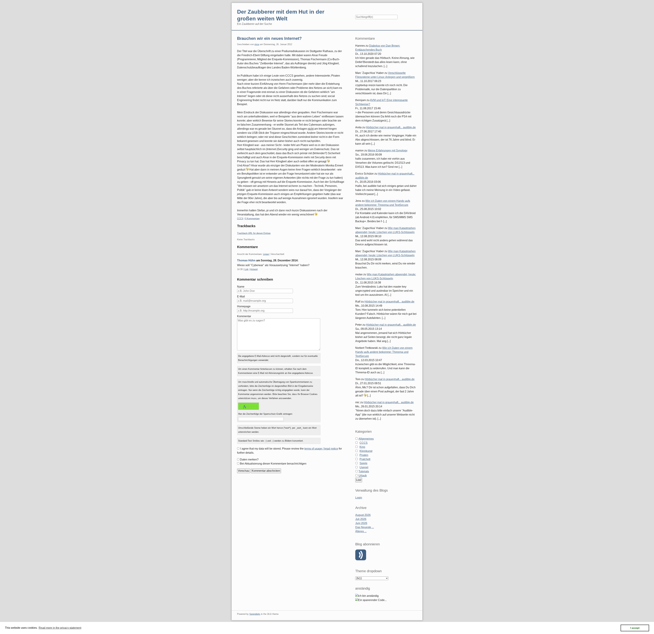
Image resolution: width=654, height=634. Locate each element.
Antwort (254, 269)
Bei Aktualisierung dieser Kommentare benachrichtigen (273, 463)
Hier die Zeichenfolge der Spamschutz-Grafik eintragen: (265, 414)
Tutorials (364, 471)
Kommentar (244, 316)
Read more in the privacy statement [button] (60, 627)
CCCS (240, 218)
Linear (266, 254)
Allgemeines (366, 438)
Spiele (363, 463)
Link (246, 269)
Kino (362, 446)
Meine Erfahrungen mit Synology (387, 150)
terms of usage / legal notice (321, 448)
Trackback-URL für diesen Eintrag (253, 233)
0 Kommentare (252, 218)
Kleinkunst (366, 451)
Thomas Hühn (246, 260)
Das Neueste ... (364, 527)
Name (240, 286)
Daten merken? (249, 459)
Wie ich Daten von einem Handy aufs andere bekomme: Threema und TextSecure (383, 351)
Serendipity (254, 614)
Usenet (364, 467)
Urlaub (363, 475)
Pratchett (365, 459)
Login (358, 497)
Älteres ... (361, 531)
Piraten (364, 455)
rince (256, 44)
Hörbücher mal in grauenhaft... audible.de (391, 127)
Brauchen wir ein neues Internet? (269, 38)
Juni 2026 (361, 523)
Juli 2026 (360, 519)
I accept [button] (635, 628)
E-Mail (241, 296)
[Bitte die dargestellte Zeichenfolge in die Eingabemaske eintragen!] (248, 406)
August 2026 (363, 515)
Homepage (244, 306)
